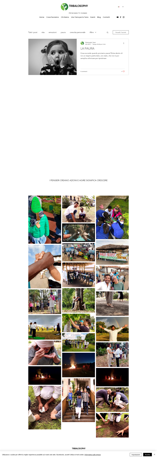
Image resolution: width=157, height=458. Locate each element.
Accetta (147, 455)
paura (63, 32)
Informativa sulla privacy (92, 455)
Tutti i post (32, 32)
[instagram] (124, 17)
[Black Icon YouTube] (118, 17)
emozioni (52, 32)
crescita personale (77, 32)
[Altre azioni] (124, 43)
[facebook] (121, 17)
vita (43, 32)
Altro (92, 32)
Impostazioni (136, 455)
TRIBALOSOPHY (78, 6)
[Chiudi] (154, 454)
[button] (107, 32)
